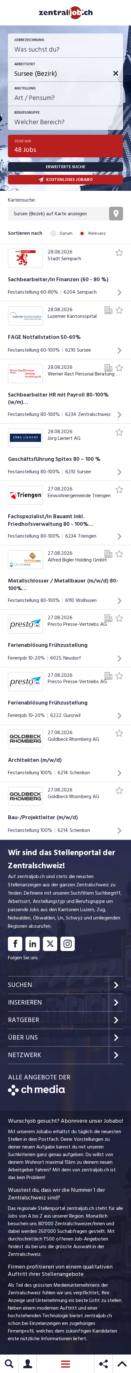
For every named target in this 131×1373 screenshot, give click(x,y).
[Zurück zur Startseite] (36, 1094)
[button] (115, 73)
